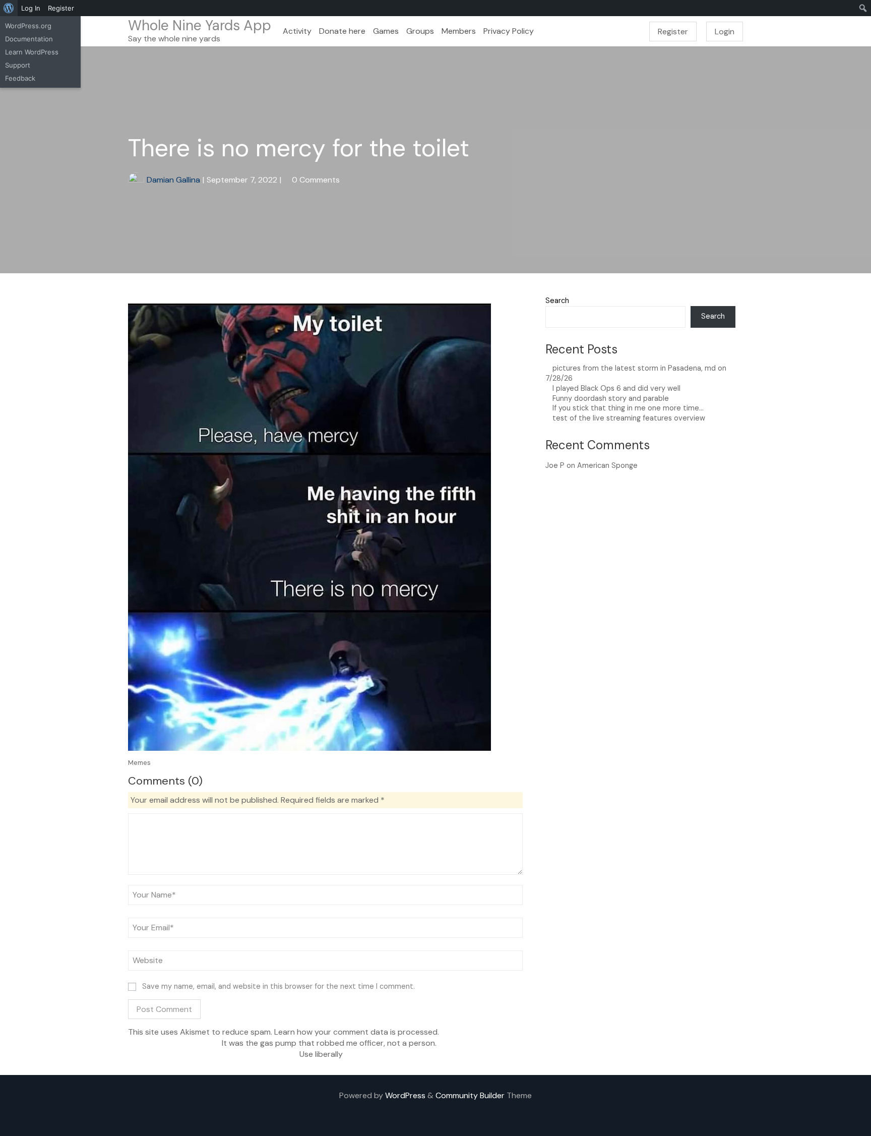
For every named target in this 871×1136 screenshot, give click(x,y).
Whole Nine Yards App (199, 25)
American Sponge (607, 465)
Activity (297, 31)
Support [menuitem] (17, 65)
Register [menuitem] (61, 8)
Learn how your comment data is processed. (356, 1032)
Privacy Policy (508, 31)
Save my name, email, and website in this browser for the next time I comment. (278, 986)
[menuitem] (9, 8)
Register (673, 31)
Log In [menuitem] (30, 8)
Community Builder (470, 1095)
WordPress (405, 1095)
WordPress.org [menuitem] (28, 26)
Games (386, 31)
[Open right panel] (858, 31)
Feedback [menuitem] (20, 78)
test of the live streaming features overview (628, 418)
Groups (420, 31)
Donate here (342, 31)
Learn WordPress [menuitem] (31, 52)
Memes (139, 762)
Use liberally (322, 1054)
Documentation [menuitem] (29, 39)
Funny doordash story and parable (610, 398)
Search (557, 300)
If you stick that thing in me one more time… (628, 407)
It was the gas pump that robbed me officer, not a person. (328, 1043)
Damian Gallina (173, 179)
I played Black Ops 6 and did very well (616, 388)
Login (724, 31)
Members (459, 31)
